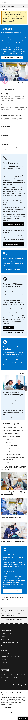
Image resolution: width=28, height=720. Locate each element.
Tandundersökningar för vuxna (11, 448)
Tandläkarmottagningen (9, 439)
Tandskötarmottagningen (10, 445)
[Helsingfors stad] (5, 670)
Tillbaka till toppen (18, 685)
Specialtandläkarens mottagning (11, 436)
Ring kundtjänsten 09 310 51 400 (13, 57)
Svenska (8, 6)
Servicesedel (5, 145)
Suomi (3, 6)
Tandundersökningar (7, 105)
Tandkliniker (4, 135)
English (12, 6)
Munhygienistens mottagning (11, 433)
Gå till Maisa (9, 327)
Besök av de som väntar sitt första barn (13, 430)
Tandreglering (5, 126)
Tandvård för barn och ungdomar (11, 116)
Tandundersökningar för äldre (11, 451)
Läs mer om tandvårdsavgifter (12, 591)
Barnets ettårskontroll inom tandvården (13, 427)
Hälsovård (5, 9)
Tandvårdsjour (5, 94)
